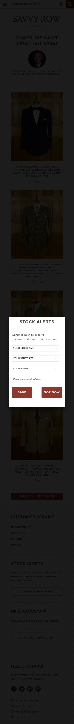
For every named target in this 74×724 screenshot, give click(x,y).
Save (22, 392)
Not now (52, 392)
